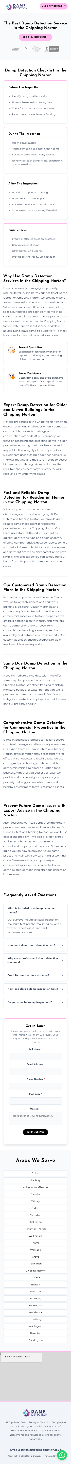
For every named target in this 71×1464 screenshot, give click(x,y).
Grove (35, 1256)
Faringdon (36, 1263)
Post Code (35, 1094)
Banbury (35, 1180)
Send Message (35, 1132)
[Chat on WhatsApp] (62, 1455)
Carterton (35, 1215)
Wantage (35, 1249)
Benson (35, 1284)
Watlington (35, 1326)
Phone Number (35, 1079)
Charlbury (35, 1319)
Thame (35, 1242)
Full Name (35, 1049)
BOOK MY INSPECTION (35, 37)
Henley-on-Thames (35, 1228)
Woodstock (35, 1312)
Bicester (35, 1194)
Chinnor (35, 1277)
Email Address (35, 1064)
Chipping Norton (35, 1270)
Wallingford (35, 1235)
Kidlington (35, 1222)
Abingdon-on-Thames (35, 1187)
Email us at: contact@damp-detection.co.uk (35, 1449)
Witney (35, 1201)
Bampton (35, 1333)
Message (35, 1109)
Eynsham (35, 1291)
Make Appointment (54, 6)
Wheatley (35, 1298)
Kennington (35, 1305)
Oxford (35, 1173)
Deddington (36, 1340)
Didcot (35, 1208)
